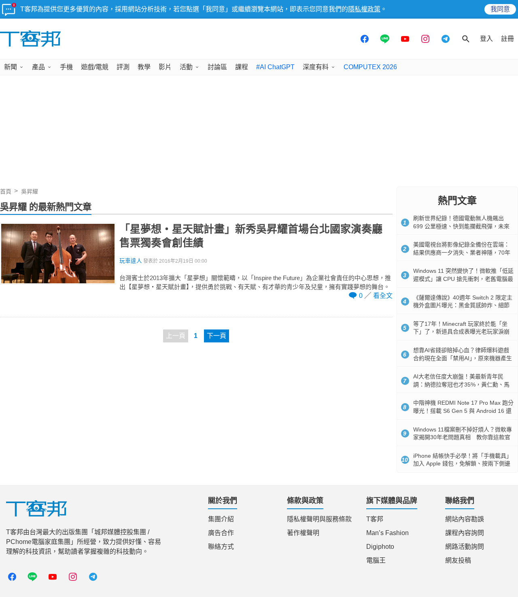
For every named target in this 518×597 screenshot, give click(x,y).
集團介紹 (221, 519)
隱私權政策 (364, 9)
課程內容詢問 (464, 532)
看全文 (383, 295)
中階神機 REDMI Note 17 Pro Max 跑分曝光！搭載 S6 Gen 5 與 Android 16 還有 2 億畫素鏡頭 (463, 410)
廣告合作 (221, 532)
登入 (486, 38)
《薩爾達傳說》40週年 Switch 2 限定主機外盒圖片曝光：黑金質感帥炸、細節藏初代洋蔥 (462, 305)
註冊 (507, 38)
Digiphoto (380, 546)
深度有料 (316, 67)
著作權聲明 (303, 532)
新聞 (10, 67)
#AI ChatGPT (275, 67)
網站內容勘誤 (464, 519)
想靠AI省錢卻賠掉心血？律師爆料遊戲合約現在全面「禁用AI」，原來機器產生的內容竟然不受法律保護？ (462, 358)
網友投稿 (458, 560)
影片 (165, 67)
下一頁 (216, 335)
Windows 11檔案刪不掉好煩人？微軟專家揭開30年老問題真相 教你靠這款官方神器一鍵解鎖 (462, 437)
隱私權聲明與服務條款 (319, 519)
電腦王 (376, 560)
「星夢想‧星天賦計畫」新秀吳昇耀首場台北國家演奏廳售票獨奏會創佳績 (250, 236)
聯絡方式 (221, 546)
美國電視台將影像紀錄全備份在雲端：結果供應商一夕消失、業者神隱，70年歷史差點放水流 (461, 252)
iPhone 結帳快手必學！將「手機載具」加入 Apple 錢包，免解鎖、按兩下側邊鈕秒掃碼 (462, 464)
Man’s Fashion (387, 532)
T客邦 (374, 519)
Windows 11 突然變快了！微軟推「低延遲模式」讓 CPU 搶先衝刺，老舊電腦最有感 (463, 279)
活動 (186, 67)
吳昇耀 (29, 191)
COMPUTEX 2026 (370, 67)
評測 (123, 67)
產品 (38, 67)
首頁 (5, 191)
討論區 (217, 67)
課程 (241, 67)
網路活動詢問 (464, 546)
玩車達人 (130, 261)
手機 (66, 67)
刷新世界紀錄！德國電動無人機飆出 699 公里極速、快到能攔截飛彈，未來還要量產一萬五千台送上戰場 (461, 226)
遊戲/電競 (94, 67)
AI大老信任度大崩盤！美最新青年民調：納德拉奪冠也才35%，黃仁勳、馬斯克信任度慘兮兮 (461, 384)
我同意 (500, 9)
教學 (144, 67)
